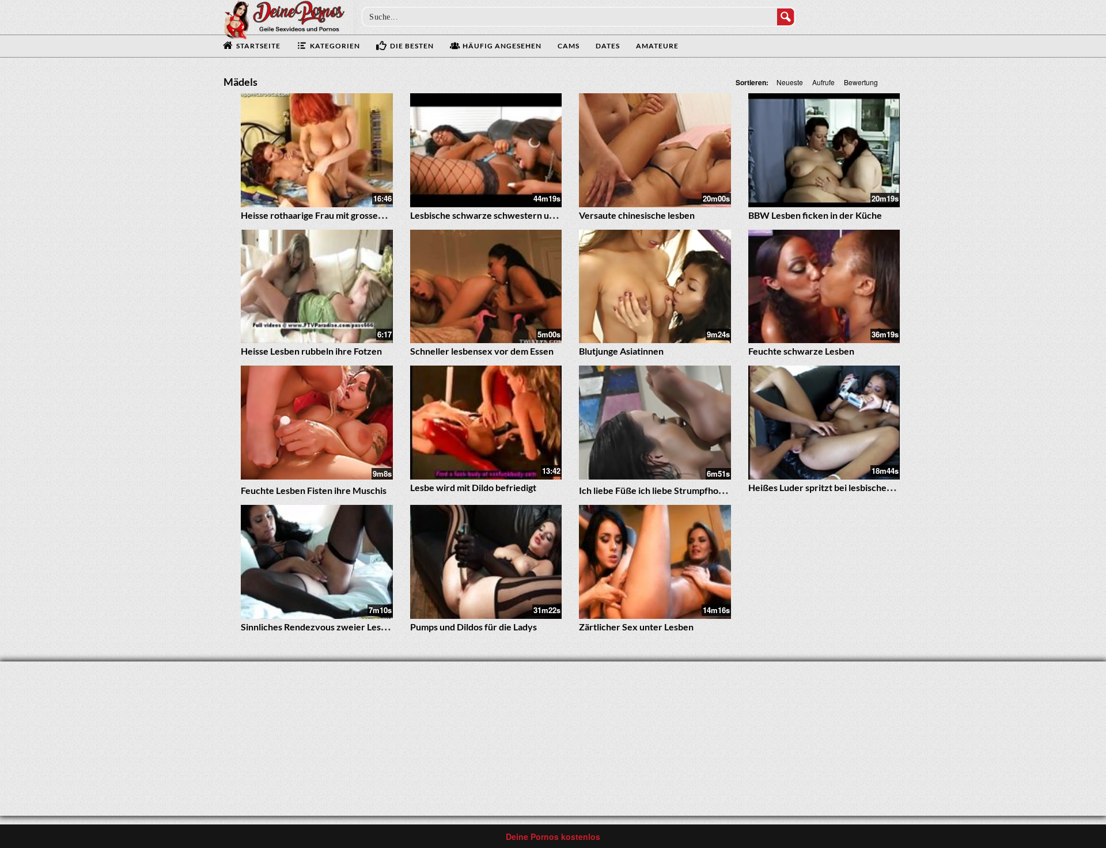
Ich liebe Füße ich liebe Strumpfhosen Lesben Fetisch (687, 490)
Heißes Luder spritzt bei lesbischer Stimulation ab (849, 487)
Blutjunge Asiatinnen (621, 350)
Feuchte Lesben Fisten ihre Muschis (314, 490)
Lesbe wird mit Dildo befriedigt (473, 487)
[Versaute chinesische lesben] (655, 150)
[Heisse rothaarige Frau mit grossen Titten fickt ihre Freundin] (317, 150)
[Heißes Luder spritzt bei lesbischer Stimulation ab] (824, 423)
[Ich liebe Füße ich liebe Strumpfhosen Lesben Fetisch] (655, 422)
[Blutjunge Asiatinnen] (655, 287)
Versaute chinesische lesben (637, 215)
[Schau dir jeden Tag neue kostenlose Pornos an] (284, 18)
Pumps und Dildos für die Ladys (473, 626)
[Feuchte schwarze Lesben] (824, 287)
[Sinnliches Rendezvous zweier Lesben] (317, 562)
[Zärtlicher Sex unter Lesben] (655, 562)
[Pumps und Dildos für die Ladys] (486, 562)
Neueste (790, 82)
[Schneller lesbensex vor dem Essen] (486, 287)
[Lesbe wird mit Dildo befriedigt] (486, 423)
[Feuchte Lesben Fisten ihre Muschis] (317, 422)
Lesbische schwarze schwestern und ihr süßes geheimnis (526, 215)
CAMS (568, 45)
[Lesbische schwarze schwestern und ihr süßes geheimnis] (486, 150)
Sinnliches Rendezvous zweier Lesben (318, 626)
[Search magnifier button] (785, 16)
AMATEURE (657, 45)
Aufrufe (823, 82)
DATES (608, 45)
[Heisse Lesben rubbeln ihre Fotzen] (317, 287)
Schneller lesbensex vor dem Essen (482, 350)
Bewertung (861, 82)
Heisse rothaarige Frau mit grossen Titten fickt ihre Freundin (364, 215)
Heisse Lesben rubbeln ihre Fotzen (311, 350)
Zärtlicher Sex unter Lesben (636, 626)
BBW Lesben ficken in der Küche (815, 215)
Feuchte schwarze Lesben (801, 350)
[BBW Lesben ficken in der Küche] (824, 150)
